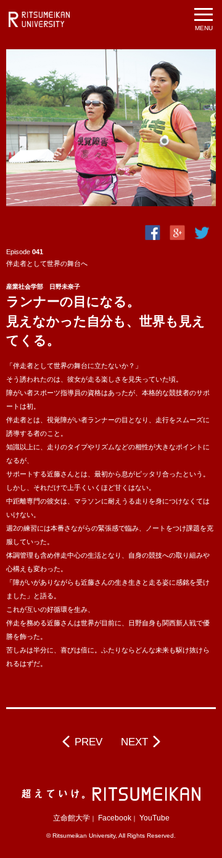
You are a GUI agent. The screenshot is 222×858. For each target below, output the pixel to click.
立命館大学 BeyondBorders (39, 19)
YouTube (154, 818)
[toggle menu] (203, 18)
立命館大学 (71, 818)
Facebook (114, 818)
